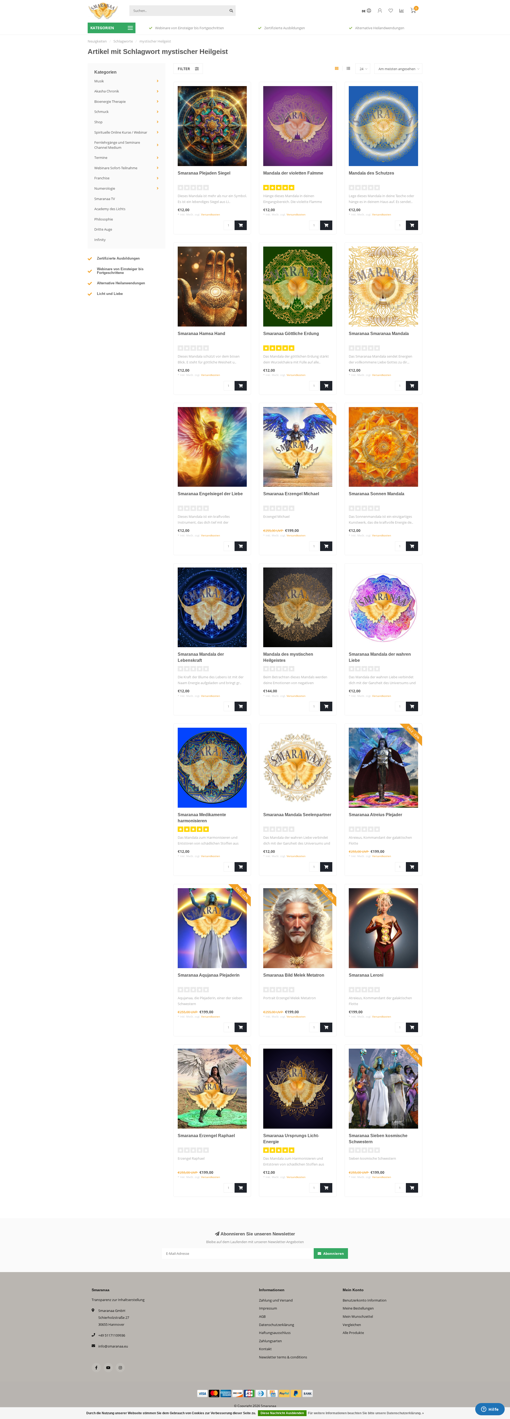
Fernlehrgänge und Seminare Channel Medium (117, 145)
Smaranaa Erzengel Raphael (206, 1135)
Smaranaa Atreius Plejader (375, 814)
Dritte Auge (103, 229)
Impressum (268, 1308)
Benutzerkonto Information (364, 1300)
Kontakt (265, 1348)
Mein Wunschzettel (358, 1316)
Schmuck (101, 111)
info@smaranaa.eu (113, 1346)
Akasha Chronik (106, 91)
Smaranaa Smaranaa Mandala (379, 333)
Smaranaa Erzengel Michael (291, 494)
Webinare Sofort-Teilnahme (115, 168)
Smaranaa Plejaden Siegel (204, 173)
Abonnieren (333, 1253)
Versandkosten (210, 214)
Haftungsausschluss (275, 1332)
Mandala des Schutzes (371, 173)
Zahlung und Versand (276, 1300)
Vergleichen (352, 1324)
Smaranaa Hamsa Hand (201, 333)
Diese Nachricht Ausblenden (282, 1413)
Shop (98, 122)
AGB (262, 1316)
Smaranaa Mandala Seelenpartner (297, 814)
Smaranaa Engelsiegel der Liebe (210, 494)
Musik (99, 81)
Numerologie (104, 188)
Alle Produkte (353, 1332)
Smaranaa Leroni (366, 975)
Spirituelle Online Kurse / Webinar (120, 132)
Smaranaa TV (104, 198)
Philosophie (103, 219)
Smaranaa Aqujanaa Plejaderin (209, 975)
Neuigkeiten (97, 41)
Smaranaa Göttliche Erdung (291, 333)
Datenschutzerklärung (276, 1324)
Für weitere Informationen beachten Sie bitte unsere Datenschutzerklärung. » (366, 1413)
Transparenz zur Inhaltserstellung (118, 1299)
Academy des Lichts (109, 208)
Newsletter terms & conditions (283, 1357)
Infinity (100, 239)
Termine (100, 157)
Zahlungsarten (270, 1340)
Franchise (101, 178)
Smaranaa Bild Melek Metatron (293, 975)
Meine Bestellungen (358, 1308)
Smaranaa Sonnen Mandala (376, 494)
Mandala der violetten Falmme (293, 173)
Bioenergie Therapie (110, 101)
